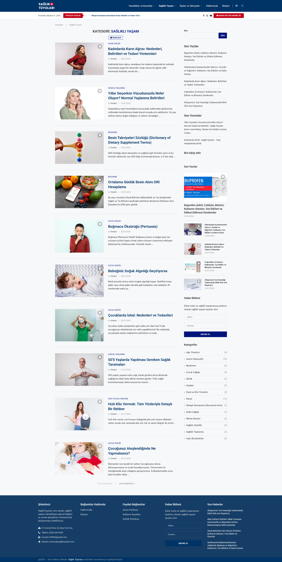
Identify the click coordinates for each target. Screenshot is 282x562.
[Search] (242, 6)
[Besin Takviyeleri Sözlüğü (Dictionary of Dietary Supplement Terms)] (79, 147)
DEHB (206, 379)
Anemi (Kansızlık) (206, 359)
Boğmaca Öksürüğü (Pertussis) (132, 226)
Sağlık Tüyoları (75, 559)
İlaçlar (206, 398)
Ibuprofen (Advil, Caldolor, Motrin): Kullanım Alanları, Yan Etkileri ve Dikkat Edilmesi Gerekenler (205, 56)
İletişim (226, 6)
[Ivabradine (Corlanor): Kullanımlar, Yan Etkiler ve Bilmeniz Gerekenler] (193, 267)
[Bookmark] (99, 46)
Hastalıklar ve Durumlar (140, 6)
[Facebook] (203, 15)
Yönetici (113, 59)
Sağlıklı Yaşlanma (206, 432)
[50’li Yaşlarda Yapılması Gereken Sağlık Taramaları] (79, 369)
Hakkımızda (212, 6)
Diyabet (206, 385)
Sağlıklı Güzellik (206, 425)
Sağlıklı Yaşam (166, 6)
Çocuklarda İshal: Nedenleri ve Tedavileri (140, 315)
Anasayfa (59, 25)
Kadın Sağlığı (206, 412)
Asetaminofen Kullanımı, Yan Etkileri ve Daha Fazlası (112, 16)
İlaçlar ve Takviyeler (190, 6)
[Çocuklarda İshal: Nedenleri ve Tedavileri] (79, 325)
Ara (186, 30)
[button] (86, 15)
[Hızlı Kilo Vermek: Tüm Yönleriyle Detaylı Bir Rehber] (79, 414)
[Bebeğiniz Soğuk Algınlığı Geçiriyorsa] (79, 281)
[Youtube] (211, 15)
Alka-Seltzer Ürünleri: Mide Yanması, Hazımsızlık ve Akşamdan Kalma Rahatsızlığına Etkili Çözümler (224, 522)
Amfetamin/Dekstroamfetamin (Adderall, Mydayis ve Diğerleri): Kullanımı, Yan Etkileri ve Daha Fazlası (225, 545)
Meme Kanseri (206, 418)
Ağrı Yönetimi (206, 352)
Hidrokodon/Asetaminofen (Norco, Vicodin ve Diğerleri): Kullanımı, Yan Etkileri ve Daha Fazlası (205, 71)
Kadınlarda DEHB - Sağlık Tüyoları (199, 140)
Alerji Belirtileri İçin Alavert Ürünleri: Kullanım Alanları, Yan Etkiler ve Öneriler (224, 534)
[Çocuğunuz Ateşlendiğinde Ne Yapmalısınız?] (79, 458)
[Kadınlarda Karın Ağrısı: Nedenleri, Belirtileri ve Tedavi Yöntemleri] (79, 59)
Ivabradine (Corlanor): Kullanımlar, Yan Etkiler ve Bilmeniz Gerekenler (215, 264)
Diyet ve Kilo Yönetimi (206, 392)
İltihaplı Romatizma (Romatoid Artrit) (206, 405)
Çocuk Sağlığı (206, 372)
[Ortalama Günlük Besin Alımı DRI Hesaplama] (79, 192)
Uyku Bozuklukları (206, 438)
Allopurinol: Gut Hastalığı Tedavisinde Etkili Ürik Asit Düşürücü (216, 282)
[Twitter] (207, 15)
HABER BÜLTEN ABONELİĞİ (229, 16)
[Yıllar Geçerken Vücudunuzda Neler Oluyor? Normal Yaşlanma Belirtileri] (79, 103)
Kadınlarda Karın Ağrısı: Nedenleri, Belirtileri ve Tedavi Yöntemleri (214, 247)
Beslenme (206, 365)
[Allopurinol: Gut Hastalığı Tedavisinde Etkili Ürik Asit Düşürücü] (193, 284)
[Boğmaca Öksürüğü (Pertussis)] (79, 236)
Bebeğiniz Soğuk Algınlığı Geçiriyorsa (137, 271)
